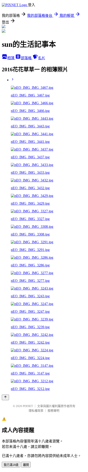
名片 (41, 58)
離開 (26, 465)
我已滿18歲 (11, 465)
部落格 (26, 58)
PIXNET (28, 406)
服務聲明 (53, 410)
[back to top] (5, 397)
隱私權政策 (36, 410)
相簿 (11, 58)
